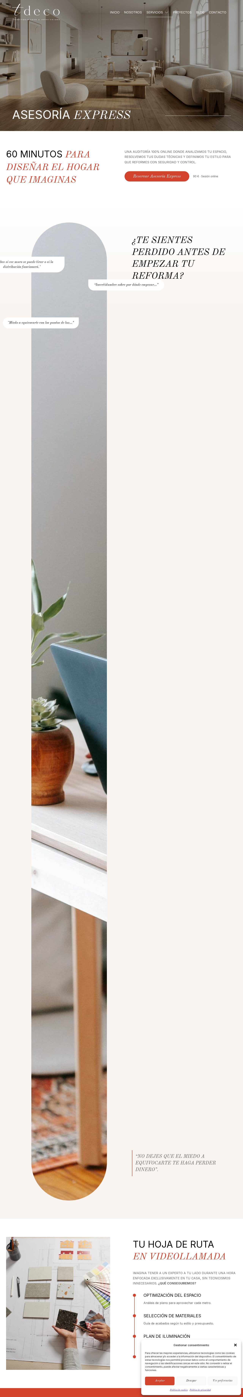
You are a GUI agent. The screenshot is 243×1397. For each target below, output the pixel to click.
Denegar (191, 1380)
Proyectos (182, 12)
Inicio (115, 12)
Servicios (154, 12)
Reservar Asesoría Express (157, 176)
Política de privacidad (200, 1390)
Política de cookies (179, 1390)
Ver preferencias (222, 1380)
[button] (235, 1345)
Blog (200, 12)
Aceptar (160, 1380)
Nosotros (133, 12)
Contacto (217, 12)
